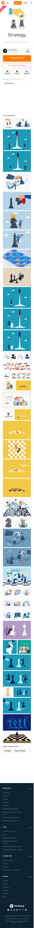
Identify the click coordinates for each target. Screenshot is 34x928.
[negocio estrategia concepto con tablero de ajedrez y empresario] (16, 815)
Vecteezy (5, 873)
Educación (6, 883)
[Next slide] (27, 828)
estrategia (7, 828)
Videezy (5, 877)
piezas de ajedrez (20, 828)
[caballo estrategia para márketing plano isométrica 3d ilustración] (9, 404)
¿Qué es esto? (20, 79)
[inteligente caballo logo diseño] (8, 444)
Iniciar (25, 3)
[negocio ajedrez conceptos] (16, 800)
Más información (9, 82)
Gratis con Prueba (17, 58)
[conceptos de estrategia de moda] (8, 121)
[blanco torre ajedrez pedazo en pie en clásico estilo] (8, 759)
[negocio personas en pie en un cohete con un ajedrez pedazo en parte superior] (16, 150)
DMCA (5, 912)
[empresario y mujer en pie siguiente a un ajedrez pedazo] (16, 746)
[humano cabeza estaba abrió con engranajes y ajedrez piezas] (10, 699)
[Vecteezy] (3, 3)
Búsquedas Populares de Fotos (12, 924)
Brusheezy (6, 870)
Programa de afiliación (10, 915)
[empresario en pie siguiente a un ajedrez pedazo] (16, 729)
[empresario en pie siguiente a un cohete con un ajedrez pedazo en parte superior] (16, 350)
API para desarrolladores (10, 886)
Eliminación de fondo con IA (11, 895)
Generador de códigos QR (11, 898)
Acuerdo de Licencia (9, 909)
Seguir (28, 52)
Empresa (5, 880)
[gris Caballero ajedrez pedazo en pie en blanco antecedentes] (8, 563)
